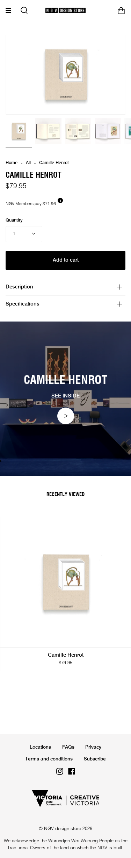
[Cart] (121, 10)
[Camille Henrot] (19, 131)
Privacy (93, 747)
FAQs (68, 747)
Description (19, 287)
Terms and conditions (49, 759)
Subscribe (95, 759)
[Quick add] (8, 639)
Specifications (22, 304)
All (28, 163)
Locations (40, 747)
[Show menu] (11, 10)
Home (11, 163)
